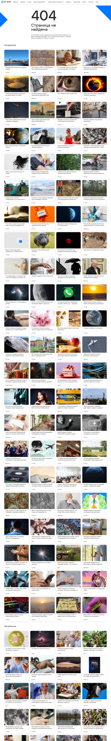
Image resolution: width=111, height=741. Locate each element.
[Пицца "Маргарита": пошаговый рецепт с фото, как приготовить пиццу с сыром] (16, 661)
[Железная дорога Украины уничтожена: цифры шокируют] (94, 400)
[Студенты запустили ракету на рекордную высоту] (68, 635)
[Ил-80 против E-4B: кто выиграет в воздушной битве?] (42, 453)
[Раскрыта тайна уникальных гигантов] (42, 244)
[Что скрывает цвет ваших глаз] (68, 88)
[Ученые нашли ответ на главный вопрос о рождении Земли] (94, 479)
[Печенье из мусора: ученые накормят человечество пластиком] (94, 531)
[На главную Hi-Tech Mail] (7, 2)
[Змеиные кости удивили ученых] (94, 244)
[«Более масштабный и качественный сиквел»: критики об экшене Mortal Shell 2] (42, 374)
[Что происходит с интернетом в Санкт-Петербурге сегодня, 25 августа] (16, 270)
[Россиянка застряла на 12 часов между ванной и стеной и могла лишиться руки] (94, 218)
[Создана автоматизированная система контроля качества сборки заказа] (68, 453)
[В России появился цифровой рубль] (16, 687)
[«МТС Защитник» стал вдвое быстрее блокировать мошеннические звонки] (16, 531)
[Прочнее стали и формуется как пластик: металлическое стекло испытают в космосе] (94, 140)
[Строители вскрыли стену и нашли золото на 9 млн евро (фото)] (68, 609)
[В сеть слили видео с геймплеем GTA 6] (94, 583)
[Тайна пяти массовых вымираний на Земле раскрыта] (94, 88)
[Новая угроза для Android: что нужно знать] (42, 583)
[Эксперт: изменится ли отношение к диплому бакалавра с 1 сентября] (16, 453)
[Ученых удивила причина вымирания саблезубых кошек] (94, 453)
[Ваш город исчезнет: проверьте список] (16, 140)
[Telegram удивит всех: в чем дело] (42, 270)
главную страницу (48, 38)
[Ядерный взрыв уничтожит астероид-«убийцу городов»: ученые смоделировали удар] (68, 713)
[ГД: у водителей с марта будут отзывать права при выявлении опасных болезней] (16, 635)
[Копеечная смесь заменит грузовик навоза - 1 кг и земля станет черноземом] (68, 557)
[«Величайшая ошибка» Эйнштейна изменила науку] (68, 427)
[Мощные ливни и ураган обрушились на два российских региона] (94, 166)
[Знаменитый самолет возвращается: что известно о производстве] (16, 192)
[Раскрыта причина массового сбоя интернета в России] (94, 374)
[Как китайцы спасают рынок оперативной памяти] (16, 609)
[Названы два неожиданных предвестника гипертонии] (42, 166)
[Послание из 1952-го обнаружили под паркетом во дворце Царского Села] (42, 62)
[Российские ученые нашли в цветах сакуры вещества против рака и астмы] (42, 322)
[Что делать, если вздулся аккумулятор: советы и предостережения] (94, 427)
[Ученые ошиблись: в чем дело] (94, 322)
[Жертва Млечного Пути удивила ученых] (16, 296)
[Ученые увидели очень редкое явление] (42, 557)
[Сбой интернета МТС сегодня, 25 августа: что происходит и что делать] (16, 557)
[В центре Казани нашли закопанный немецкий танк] (42, 88)
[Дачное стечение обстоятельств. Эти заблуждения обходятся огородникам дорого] (68, 192)
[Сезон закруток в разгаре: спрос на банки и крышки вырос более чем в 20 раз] (16, 374)
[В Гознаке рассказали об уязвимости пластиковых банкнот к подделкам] (42, 635)
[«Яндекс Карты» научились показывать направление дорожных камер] (94, 505)
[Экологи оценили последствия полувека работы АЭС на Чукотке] (94, 192)
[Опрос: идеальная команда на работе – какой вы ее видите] (68, 479)
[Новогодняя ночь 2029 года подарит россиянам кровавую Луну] (68, 244)
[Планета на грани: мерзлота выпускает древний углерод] (16, 348)
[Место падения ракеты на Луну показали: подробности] (42, 505)
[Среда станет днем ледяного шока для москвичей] (68, 166)
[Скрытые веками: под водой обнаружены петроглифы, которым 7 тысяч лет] (42, 713)
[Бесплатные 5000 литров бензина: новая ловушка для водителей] (16, 400)
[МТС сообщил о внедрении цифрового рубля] (42, 687)
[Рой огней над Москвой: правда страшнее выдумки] (16, 114)
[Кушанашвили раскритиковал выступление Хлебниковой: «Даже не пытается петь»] (42, 400)
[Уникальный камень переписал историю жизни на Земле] (16, 88)
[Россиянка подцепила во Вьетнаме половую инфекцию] (94, 557)
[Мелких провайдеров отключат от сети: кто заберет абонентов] (94, 713)
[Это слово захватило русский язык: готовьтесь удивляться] (16, 218)
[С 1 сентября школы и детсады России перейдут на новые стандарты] (68, 62)
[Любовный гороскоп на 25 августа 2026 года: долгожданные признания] (68, 661)
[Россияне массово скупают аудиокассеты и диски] (42, 218)
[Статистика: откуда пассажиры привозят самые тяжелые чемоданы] (68, 400)
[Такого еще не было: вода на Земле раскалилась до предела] (94, 296)
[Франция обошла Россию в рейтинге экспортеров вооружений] (94, 348)
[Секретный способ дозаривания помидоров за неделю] (42, 427)
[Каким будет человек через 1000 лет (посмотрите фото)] (16, 583)
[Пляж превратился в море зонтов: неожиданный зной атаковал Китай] (68, 531)
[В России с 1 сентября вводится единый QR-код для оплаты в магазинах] (16, 479)
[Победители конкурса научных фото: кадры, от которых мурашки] (68, 687)
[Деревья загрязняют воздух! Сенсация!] (94, 661)
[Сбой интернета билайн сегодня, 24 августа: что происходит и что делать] (16, 322)
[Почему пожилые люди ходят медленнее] (94, 114)
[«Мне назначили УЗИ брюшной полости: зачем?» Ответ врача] (16, 427)
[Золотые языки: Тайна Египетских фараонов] (68, 322)
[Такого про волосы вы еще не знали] (16, 166)
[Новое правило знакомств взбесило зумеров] (68, 140)
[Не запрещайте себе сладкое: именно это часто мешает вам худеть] (68, 374)
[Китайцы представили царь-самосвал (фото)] (42, 140)
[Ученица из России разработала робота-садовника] (94, 687)
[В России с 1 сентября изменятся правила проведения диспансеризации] (94, 62)
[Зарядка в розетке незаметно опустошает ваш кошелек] (68, 114)
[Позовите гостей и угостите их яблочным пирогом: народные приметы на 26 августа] (68, 348)
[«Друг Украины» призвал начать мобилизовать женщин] (94, 270)
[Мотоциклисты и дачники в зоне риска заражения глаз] (42, 348)
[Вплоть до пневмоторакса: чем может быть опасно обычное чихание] (68, 505)
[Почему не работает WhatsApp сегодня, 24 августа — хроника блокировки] (68, 296)
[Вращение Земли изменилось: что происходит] (68, 218)
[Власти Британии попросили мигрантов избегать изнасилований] (42, 114)
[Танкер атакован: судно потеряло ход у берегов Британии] (42, 609)
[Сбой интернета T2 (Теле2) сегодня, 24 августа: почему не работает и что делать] (68, 583)
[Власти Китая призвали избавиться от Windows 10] (16, 244)
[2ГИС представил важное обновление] (42, 661)
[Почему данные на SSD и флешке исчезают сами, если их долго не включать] (42, 479)
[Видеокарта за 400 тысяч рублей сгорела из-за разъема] (94, 609)
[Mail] (2, 2)
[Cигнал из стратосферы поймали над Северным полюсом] (42, 192)
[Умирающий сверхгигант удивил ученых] (16, 62)
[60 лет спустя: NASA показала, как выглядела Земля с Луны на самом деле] (42, 296)
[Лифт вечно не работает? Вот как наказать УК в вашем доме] (94, 635)
